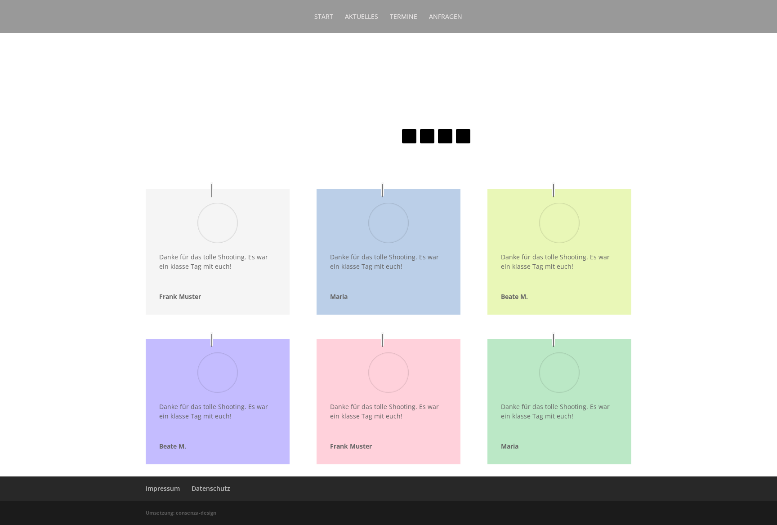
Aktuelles (361, 17)
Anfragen (445, 17)
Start (323, 17)
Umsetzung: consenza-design (181, 512)
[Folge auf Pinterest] (463, 136)
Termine (403, 17)
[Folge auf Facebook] (409, 136)
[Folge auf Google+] (445, 136)
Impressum (163, 488)
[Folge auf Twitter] (427, 136)
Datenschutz (211, 488)
